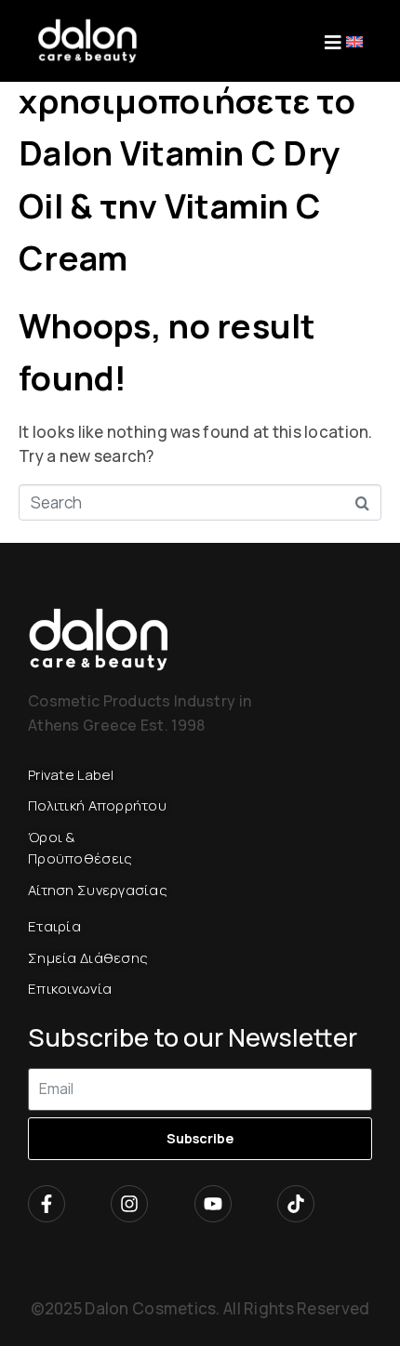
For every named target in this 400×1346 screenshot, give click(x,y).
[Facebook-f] (46, 1203)
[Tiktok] (295, 1203)
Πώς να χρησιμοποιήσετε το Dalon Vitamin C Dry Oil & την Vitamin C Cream (187, 153)
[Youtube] (213, 1203)
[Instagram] (129, 1203)
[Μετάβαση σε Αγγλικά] (354, 40)
